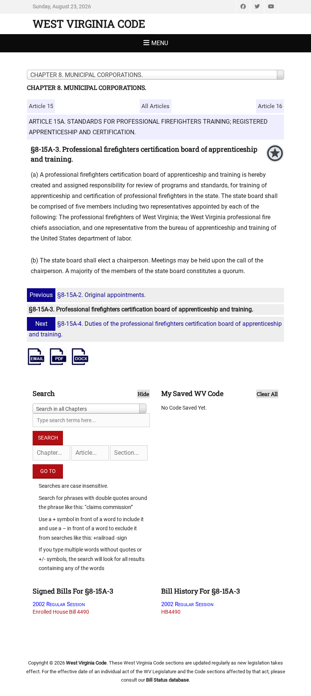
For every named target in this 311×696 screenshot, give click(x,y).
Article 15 (41, 106)
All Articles (155, 106)
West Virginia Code (89, 24)
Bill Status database (167, 680)
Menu (159, 43)
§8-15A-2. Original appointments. (88, 295)
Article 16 (270, 106)
